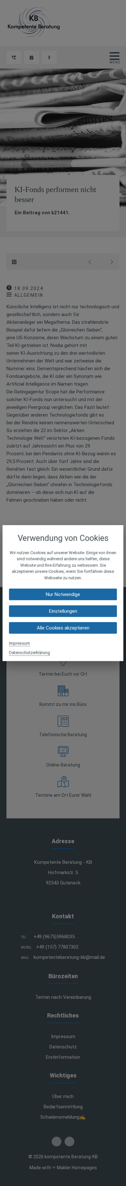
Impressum (19, 643)
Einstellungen (63, 611)
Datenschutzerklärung (29, 652)
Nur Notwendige (63, 594)
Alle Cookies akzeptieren (63, 628)
